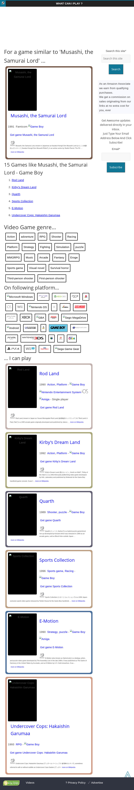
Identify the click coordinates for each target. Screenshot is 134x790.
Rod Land (18, 180)
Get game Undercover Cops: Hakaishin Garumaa (38, 752)
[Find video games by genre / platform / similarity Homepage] (3, 4)
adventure (27, 236)
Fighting (45, 246)
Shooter (56, 236)
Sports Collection (22, 201)
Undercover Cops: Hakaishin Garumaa (36, 215)
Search (115, 69)
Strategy (29, 246)
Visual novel (36, 267)
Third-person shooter (20, 278)
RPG (42, 236)
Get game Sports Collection (55, 586)
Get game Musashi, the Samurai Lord (31, 134)
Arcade (43, 257)
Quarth (16, 194)
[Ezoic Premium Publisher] (11, 784)
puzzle (79, 246)
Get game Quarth (50, 520)
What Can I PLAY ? (69, 3)
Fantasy (59, 257)
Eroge (74, 257)
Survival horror (59, 267)
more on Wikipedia (17, 152)
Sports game (15, 267)
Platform (12, 246)
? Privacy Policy (76, 782)
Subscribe (116, 167)
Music (29, 257)
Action (11, 236)
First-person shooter (52, 278)
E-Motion (17, 208)
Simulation (62, 246)
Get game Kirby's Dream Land (57, 461)
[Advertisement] (67, 27)
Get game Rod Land (51, 407)
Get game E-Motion (51, 647)
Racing (71, 236)
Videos (30, 782)
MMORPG (13, 257)
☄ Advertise (95, 782)
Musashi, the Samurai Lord (38, 116)
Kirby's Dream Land (24, 187)
